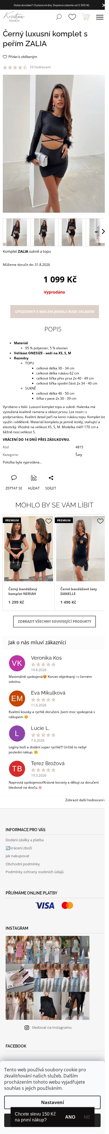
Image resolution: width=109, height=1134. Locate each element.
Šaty (78, 454)
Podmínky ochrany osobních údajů (35, 871)
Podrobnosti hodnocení (71, 67)
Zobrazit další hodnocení (84, 800)
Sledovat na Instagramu (52, 1027)
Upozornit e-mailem (54, 311)
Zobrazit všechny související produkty (54, 621)
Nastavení (52, 1102)
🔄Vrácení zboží (19, 847)
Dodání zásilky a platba (25, 839)
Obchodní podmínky (23, 863)
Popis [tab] (52, 328)
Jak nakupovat (17, 855)
